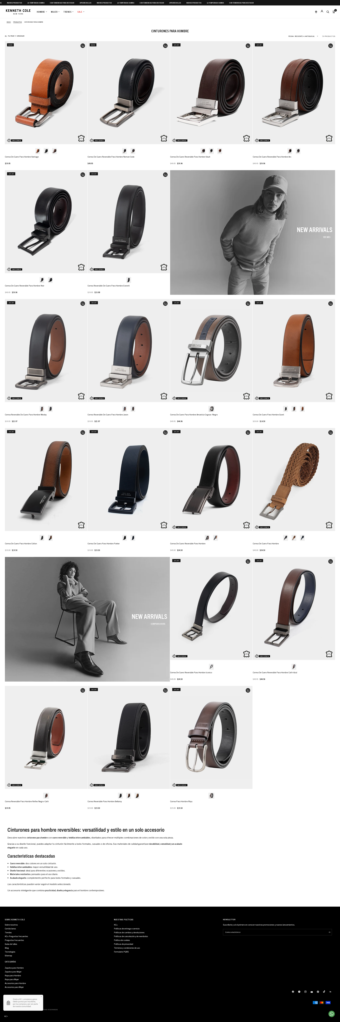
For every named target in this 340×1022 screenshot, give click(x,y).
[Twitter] (301, 992)
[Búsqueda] (328, 11)
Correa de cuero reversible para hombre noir (24, 285)
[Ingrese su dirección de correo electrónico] (329, 932)
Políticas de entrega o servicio (127, 928)
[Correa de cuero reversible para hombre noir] (46, 221)
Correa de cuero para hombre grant (268, 414)
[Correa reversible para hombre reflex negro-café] (46, 737)
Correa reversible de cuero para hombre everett (109, 285)
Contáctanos (10, 928)
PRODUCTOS (17, 22)
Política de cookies (122, 940)
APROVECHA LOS (46, 3)
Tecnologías (10, 951)
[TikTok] (326, 991)
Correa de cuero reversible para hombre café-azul (275, 672)
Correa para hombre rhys (181, 801)
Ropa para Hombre (13, 975)
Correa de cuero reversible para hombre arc (272, 156)
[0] (333, 11)
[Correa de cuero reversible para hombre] (211, 479)
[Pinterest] (320, 992)
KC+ (116, 924)
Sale (79, 11)
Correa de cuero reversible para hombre (187, 543)
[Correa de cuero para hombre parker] (129, 479)
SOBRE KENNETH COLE (15, 919)
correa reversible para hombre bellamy (105, 801)
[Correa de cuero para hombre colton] (46, 479)
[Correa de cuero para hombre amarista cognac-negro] (211, 350)
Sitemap (8, 955)
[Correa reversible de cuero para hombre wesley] (46, 350)
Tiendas (8, 932)
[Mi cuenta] (322, 11)
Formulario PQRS (121, 951)
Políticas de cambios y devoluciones (129, 932)
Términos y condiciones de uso (127, 948)
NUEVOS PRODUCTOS (64, 3)
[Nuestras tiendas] (316, 11)
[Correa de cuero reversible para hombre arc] (294, 92)
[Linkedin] (332, 992)
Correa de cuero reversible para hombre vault (190, 156)
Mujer (54, 11)
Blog (7, 948)
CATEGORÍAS (10, 961)
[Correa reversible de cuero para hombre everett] (129, 221)
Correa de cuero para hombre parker (104, 543)
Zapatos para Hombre (14, 967)
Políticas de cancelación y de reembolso (131, 936)
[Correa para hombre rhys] (211, 737)
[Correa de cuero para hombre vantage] (46, 92)
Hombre (41, 11)
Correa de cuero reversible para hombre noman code (111, 156)
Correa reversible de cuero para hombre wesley (26, 414)
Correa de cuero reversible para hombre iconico (191, 672)
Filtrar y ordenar (16, 36)
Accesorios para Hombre (15, 983)
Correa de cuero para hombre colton (21, 543)
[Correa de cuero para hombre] (294, 479)
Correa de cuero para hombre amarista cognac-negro (194, 414)
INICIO (9, 22)
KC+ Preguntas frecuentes (16, 936)
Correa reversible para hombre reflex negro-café (27, 801)
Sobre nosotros (11, 924)
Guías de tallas (11, 944)
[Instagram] (307, 992)
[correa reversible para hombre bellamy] (129, 737)
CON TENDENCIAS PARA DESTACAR (22, 3)
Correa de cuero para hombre (266, 543)
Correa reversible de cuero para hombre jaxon (108, 414)
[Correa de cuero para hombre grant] (294, 350)
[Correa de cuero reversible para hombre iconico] (211, 608)
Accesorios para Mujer (14, 987)
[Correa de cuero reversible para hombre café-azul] (294, 608)
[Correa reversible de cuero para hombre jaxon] (129, 350)
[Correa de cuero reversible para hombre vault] (211, 92)
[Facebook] (295, 992)
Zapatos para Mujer (13, 971)
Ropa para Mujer (12, 979)
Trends (67, 11)
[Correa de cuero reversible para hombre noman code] (129, 92)
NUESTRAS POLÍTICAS (123, 919)
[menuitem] (42, 12)
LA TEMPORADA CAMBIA (85, 3)
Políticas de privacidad (123, 944)
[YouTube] (313, 992)
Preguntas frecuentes (14, 940)
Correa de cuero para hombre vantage (22, 156)
